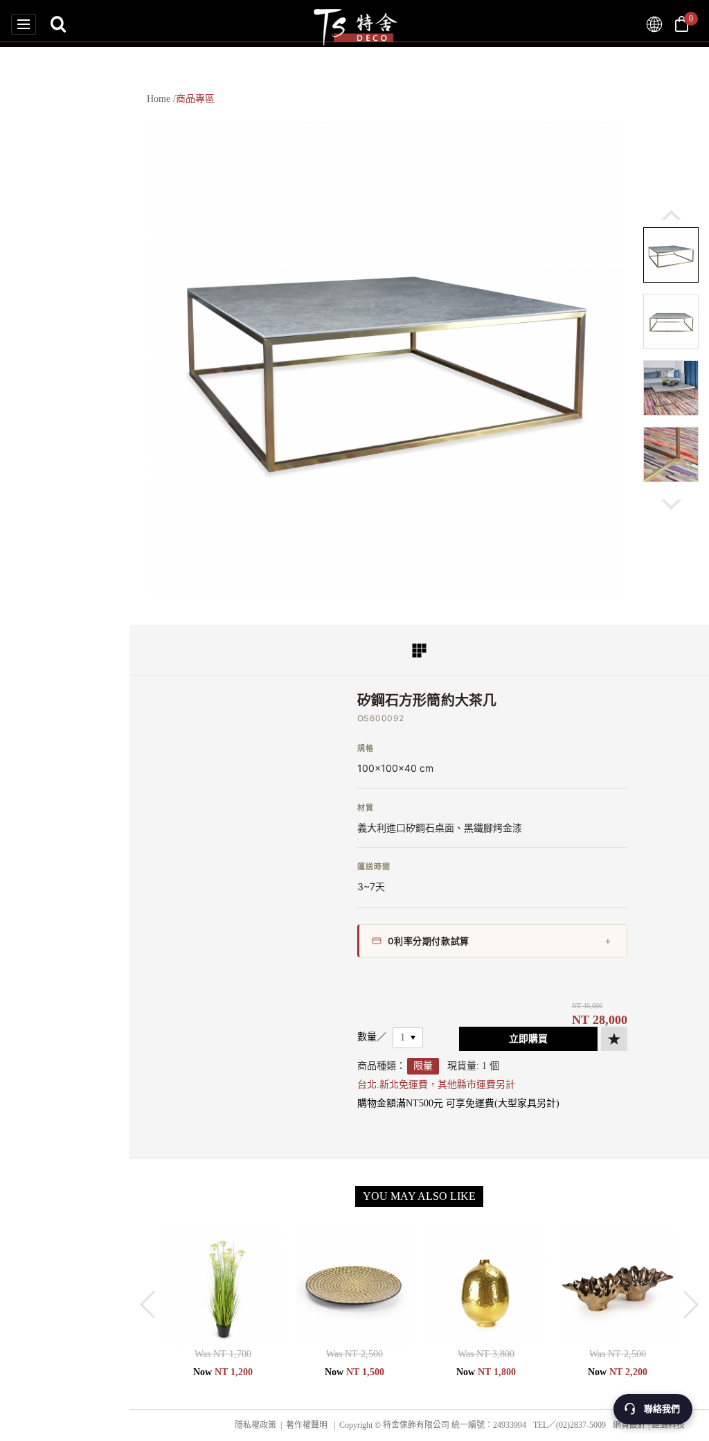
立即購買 (528, 1039)
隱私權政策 (255, 1425)
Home (158, 99)
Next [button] (691, 1304)
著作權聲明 (306, 1425)
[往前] (671, 214)
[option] (384, 359)
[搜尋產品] (58, 24)
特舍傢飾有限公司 (354, 23)
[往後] (671, 505)
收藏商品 (614, 1039)
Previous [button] (147, 1304)
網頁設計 (629, 1425)
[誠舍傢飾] (654, 24)
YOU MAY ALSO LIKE (419, 1196)
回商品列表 (419, 650)
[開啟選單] (23, 24)
